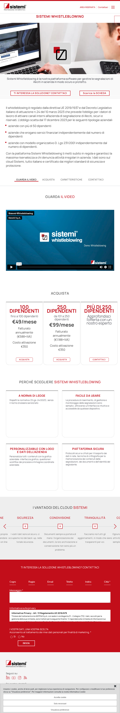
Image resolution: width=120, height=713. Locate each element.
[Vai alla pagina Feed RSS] (25, 678)
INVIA (26, 643)
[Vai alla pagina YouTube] (14, 678)
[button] (115, 686)
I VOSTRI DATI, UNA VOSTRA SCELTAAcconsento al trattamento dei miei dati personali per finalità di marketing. (50, 631)
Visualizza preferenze (60, 710)
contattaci (96, 179)
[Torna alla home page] (15, 7)
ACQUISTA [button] (24, 359)
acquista (48, 179)
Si (14, 636)
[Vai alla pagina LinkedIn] (8, 677)
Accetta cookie (60, 697)
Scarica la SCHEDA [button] (94, 93)
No (22, 636)
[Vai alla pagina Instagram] (20, 678)
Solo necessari (60, 704)
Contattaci (103, 7)
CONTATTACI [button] (99, 359)
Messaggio (16, 590)
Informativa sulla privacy (23, 608)
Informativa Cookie (77, 692)
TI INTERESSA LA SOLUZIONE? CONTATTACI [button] (40, 93)
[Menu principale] (113, 7)
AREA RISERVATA (87, 7)
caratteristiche (71, 179)
